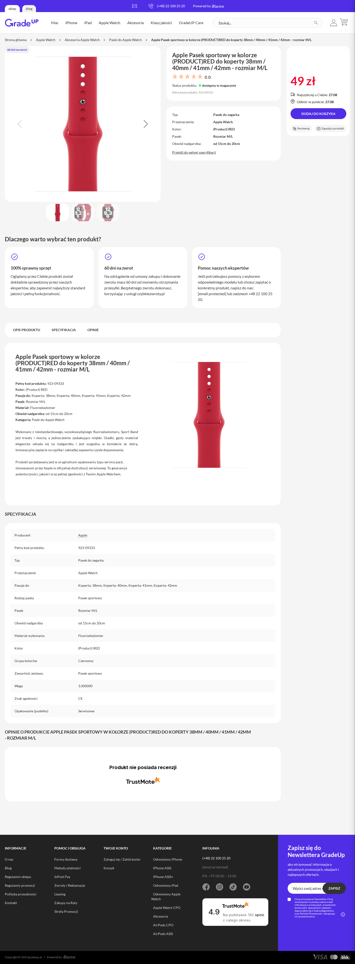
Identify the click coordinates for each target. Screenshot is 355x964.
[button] (333, 23)
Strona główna (16, 40)
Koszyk (109, 868)
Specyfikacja (64, 330)
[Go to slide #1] (57, 212)
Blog (8, 868)
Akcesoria (160, 916)
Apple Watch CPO (166, 908)
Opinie (93, 330)
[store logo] (22, 23)
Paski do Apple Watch (125, 40)
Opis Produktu (26, 330)
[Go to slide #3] (108, 212)
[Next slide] (145, 124)
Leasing (59, 894)
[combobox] (268, 23)
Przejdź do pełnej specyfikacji (194, 152)
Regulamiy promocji (20, 885)
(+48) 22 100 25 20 (171, 6)
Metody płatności (67, 868)
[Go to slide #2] (82, 212)
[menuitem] (54, 22)
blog (29, 9)
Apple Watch (45, 40)
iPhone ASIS (162, 868)
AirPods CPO (163, 925)
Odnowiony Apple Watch (165, 896)
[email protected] (212, 293)
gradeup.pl (35, 957)
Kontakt (11, 903)
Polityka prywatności (20, 894)
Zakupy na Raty (65, 903)
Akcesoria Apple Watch (82, 40)
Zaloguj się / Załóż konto (122, 859)
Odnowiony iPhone (167, 859)
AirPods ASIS (163, 934)
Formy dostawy (66, 859)
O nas (9, 859)
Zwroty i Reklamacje (69, 885)
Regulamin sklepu (18, 877)
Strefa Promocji (66, 911)
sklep (12, 9)
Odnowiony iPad (165, 885)
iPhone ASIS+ (163, 877)
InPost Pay (62, 877)
